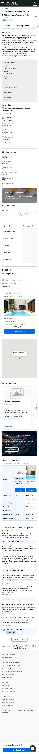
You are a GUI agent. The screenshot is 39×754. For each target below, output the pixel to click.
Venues (6, 8)
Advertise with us (7, 705)
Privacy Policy (6, 696)
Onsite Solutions (7, 657)
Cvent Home (5, 682)
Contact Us (5, 685)
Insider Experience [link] (12, 402)
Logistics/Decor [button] (9, 419)
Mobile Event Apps (7, 668)
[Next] (37, 26)
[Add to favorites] (36, 16)
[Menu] (2, 3)
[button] (16, 213)
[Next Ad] (36, 313)
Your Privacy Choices (8, 691)
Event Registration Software (11, 665)
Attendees (6, 211)
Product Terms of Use (8, 699)
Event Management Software (11, 662)
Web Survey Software (8, 674)
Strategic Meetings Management (12, 671)
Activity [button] (7, 416)
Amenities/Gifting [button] (17, 416)
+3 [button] (17, 419)
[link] (17, 393)
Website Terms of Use (8, 702)
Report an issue (7, 646)
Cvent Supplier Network (9, 654)
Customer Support (7, 688)
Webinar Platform (7, 677)
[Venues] (35, 3)
